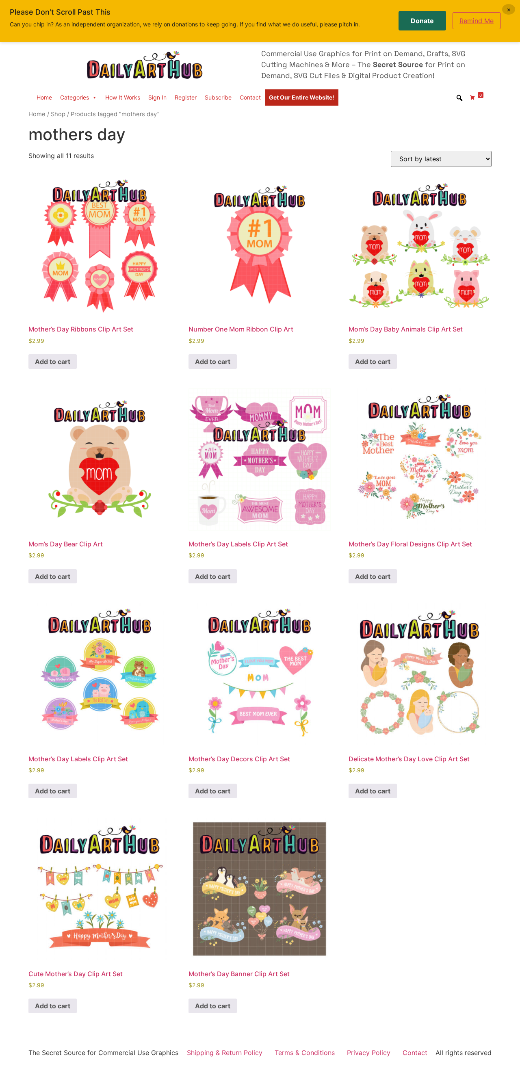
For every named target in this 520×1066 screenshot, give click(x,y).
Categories (74, 97)
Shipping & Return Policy (224, 1053)
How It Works (122, 97)
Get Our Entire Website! (301, 97)
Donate (422, 21)
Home (44, 97)
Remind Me (476, 21)
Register (186, 97)
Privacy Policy (368, 1053)
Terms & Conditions (305, 1053)
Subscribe (218, 97)
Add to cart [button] (52, 362)
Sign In (157, 97)
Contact (250, 97)
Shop (58, 114)
